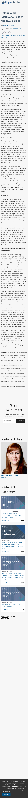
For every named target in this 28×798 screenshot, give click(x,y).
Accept (6, 795)
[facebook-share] (7, 32)
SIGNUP (20, 421)
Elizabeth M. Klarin (8, 25)
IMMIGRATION (5, 618)
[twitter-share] (10, 32)
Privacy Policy (15, 786)
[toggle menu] (24, 3)
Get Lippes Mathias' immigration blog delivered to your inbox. (14, 415)
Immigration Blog (18, 29)
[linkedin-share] (3, 32)
